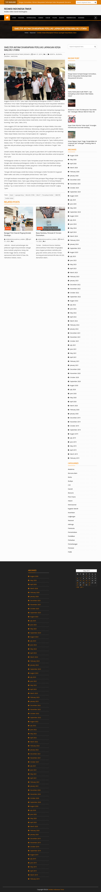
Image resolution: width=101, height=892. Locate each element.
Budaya (61, 18)
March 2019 (74, 454)
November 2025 (75, 184)
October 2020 (74, 377)
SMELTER (57, 195)
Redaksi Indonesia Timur (56, 889)
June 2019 (73, 442)
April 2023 (73, 268)
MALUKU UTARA (30, 195)
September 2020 (75, 381)
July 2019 (73, 438)
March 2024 (74, 236)
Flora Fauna (72, 497)
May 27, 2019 (37, 54)
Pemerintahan (71, 18)
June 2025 (73, 204)
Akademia (81, 18)
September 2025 (75, 192)
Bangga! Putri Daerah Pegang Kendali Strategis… (17, 234)
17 (89, 580)
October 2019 (74, 426)
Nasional (21, 18)
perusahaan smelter (47, 195)
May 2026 (73, 159)
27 (77, 585)
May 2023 (73, 264)
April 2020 (73, 402)
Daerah (40, 18)
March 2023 (74, 272)
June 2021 (73, 349)
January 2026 (74, 176)
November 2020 (75, 373)
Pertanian (71, 548)
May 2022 (73, 313)
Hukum (48, 18)
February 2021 (74, 361)
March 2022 (74, 321)
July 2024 (73, 220)
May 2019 (73, 446)
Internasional (31, 18)
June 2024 (73, 224)
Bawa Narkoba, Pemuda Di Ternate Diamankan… (48, 234)
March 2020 (74, 406)
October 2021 (74, 341)
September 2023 (75, 248)
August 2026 (74, 155)
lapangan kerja (19, 195)
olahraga (71, 524)
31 (89, 585)
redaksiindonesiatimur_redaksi (18, 54)
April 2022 (73, 317)
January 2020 (74, 414)
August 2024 (74, 216)
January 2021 (74, 365)
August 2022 (74, 301)
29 (83, 585)
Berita (52, 54)
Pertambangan (72, 544)
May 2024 (73, 228)
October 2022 (74, 293)
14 (80, 580)
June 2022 (73, 309)
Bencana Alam (72, 473)
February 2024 (74, 240)
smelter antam (9, 198)
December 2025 (75, 180)
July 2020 (73, 389)
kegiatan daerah (73, 509)
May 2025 (73, 208)
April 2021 (73, 357)
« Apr (77, 587)
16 (86, 580)
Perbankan (71, 540)
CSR (69, 485)
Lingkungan (71, 516)
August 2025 (74, 196)
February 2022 (74, 325)
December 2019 (75, 418)
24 (89, 583)
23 (86, 583)
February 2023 (74, 276)
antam (11, 195)
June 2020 (73, 393)
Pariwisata (71, 528)
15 (83, 580)
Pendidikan (71, 536)
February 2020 (74, 410)
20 (77, 583)
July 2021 (73, 345)
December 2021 (75, 333)
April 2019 (73, 450)
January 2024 (74, 244)
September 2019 (75, 430)
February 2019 (74, 458)
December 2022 (75, 285)
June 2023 (73, 260)
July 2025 (73, 200)
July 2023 (73, 256)
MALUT (38, 195)
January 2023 (74, 280)
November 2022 (75, 289)
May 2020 (73, 397)
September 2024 (75, 212)
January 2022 (74, 329)
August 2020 (74, 385)
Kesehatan (71, 512)
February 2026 (74, 172)
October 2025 (74, 188)
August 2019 (74, 434)
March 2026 (74, 168)
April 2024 (73, 232)
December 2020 (75, 369)
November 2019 (75, 422)
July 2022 (73, 305)
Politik (54, 18)
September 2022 (75, 297)
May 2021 (73, 353)
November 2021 (75, 337)
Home (14, 18)
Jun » (81, 587)
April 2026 (73, 164)
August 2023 (74, 252)
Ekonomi (71, 493)
